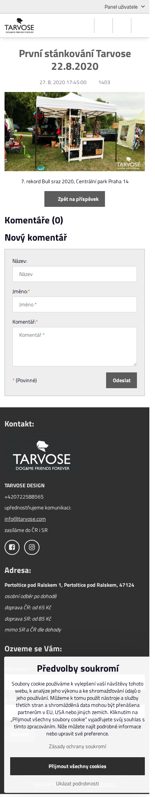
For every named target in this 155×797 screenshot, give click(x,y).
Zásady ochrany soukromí (77, 746)
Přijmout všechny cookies (77, 766)
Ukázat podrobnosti (77, 783)
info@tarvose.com (25, 519)
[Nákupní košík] (122, 25)
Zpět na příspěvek (78, 199)
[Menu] (140, 25)
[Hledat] (103, 25)
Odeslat (122, 380)
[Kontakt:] (42, 455)
